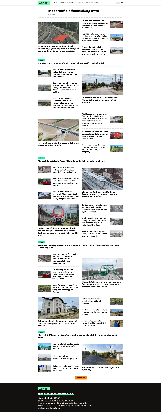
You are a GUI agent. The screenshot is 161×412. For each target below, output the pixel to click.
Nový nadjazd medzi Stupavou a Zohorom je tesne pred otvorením (58, 144)
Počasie (81, 3)
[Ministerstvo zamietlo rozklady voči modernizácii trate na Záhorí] (116, 323)
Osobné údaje (68, 400)
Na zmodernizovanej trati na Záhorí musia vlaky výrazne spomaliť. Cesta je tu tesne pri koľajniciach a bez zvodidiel (58, 48)
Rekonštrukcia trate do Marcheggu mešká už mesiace (92, 301)
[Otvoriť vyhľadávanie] (122, 3)
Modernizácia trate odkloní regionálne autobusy (100, 368)
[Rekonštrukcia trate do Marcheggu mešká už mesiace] (116, 301)
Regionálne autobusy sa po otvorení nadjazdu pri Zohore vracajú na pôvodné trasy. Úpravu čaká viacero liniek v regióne (65, 87)
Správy (56, 3)
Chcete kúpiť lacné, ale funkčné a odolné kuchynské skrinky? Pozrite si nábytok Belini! (77, 336)
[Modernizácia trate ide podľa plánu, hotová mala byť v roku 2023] (44, 346)
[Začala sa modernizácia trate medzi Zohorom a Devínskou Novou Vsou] (44, 368)
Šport (96, 3)
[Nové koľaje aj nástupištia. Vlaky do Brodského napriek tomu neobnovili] (116, 233)
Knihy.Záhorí (72, 3)
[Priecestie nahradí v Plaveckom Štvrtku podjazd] (44, 357)
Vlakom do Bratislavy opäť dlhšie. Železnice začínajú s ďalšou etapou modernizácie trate (99, 194)
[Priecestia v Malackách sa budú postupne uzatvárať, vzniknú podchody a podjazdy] (116, 148)
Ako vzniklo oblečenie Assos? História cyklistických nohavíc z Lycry (71, 161)
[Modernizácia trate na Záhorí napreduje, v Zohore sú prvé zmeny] (116, 312)
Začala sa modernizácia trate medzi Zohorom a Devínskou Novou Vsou (65, 368)
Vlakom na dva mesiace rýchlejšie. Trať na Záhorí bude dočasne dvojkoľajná (64, 170)
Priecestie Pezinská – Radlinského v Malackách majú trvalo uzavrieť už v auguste (100, 100)
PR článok (41, 60)
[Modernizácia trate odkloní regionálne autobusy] (102, 354)
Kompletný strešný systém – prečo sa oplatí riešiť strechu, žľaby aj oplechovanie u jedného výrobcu (78, 246)
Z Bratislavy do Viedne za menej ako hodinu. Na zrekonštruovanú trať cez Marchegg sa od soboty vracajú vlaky (64, 274)
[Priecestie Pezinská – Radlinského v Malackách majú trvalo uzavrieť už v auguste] (102, 84)
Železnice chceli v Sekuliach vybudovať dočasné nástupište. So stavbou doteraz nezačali (57, 323)
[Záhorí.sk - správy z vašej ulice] (44, 3)
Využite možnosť (50, 400)
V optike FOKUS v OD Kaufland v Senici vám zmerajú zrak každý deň (71, 63)
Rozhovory (89, 3)
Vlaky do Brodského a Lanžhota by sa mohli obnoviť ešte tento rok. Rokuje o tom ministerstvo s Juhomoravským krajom (65, 103)
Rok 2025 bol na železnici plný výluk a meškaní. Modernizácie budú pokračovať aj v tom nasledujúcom (64, 258)
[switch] (118, 3)
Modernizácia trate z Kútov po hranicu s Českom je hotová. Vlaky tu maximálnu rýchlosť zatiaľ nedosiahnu (101, 284)
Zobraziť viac (80, 377)
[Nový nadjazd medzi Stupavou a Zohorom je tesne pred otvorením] (58, 130)
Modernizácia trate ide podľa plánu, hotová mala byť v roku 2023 (65, 346)
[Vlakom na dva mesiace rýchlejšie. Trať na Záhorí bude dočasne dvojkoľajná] (44, 169)
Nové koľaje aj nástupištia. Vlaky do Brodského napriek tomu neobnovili (94, 233)
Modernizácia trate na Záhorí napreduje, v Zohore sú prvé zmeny (95, 312)
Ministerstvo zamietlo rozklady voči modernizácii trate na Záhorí (94, 323)
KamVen (63, 3)
